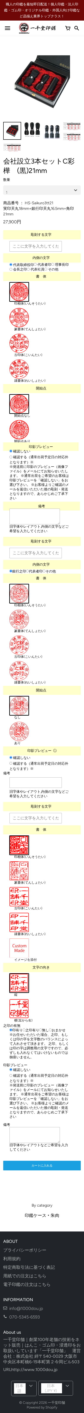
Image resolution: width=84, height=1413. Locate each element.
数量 (6, 180)
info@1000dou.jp (26, 1308)
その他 (52, 269)
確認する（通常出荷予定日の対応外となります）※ (38, 459)
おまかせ (58, 1030)
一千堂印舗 (56, 1403)
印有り (17, 1030)
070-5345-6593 (24, 1317)
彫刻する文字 (41, 235)
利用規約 (11, 1258)
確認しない (21, 451)
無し (45, 1030)
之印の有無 (11, 1026)
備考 (41, 506)
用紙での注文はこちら (24, 1275)
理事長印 (61, 265)
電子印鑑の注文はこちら (27, 1284)
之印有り (32, 1030)
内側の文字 (41, 258)
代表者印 (44, 265)
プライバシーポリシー (24, 1250)
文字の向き (41, 967)
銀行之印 (19, 571)
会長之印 (19, 269)
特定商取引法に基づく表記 (29, 1267)
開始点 (41, 388)
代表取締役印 (23, 265)
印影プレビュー (41, 446)
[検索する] (76, 28)
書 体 (41, 276)
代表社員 (37, 269)
